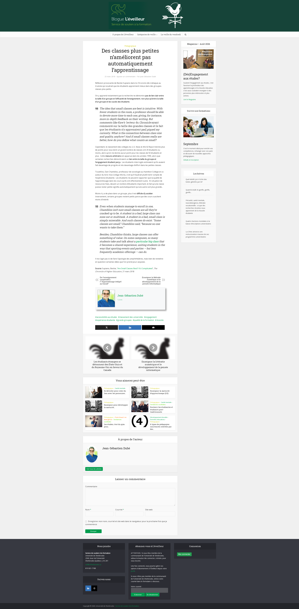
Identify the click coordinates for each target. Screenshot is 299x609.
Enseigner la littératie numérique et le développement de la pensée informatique (151, 280)
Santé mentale (120, 388)
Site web (149, 509)
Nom (88, 509)
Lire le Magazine (189, 99)
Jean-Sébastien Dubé (148, 77)
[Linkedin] (88, 588)
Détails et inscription (191, 160)
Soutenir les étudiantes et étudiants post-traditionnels (161, 409)
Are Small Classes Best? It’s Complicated (135, 268)
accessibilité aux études (107, 317)
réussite (160, 320)
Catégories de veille (146, 34)
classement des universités (131, 317)
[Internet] (94, 588)
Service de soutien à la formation (127, 606)
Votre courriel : (136, 586)
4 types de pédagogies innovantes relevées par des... (161, 426)
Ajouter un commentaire (126, 77)
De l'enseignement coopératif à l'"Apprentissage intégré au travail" (110, 280)
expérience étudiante (106, 320)
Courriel (119, 509)
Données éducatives (157, 419)
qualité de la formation (144, 320)
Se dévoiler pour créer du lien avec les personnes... (115, 392)
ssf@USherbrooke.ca (93, 564)
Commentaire (91, 486)
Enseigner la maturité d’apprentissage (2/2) (159, 392)
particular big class (147, 241)
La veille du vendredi (171, 34)
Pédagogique (130, 46)
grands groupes (124, 320)
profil (133, 571)
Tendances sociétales (158, 404)
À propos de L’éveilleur (123, 34)
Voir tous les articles (94, 469)
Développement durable (158, 417)
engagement (151, 317)
